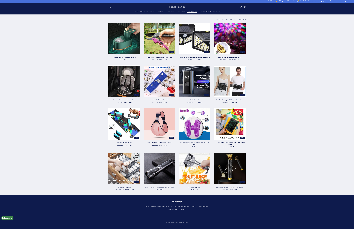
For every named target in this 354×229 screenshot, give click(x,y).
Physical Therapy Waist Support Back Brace (229, 100)
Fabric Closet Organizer (124, 187)
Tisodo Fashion (174, 222)
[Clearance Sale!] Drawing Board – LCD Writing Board (230, 143)
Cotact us (183, 209)
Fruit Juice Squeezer (194, 187)
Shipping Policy (167, 206)
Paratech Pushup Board (124, 142)
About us (194, 206)
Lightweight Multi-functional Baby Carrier (159, 142)
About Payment (156, 206)
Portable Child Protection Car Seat (124, 100)
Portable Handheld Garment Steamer (124, 57)
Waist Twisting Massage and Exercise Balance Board (194, 143)
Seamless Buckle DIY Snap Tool (159, 100)
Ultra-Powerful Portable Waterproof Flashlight (159, 187)
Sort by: (218, 19)
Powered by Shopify (183, 222)
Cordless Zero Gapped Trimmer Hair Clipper (230, 187)
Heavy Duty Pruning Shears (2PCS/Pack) (159, 57)
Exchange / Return (180, 206)
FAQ (188, 206)
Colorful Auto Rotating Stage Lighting (229, 57)
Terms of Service (173, 209)
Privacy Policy (203, 206)
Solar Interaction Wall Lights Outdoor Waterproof (194, 57)
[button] (110, 7)
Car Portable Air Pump (195, 100)
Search (147, 206)
